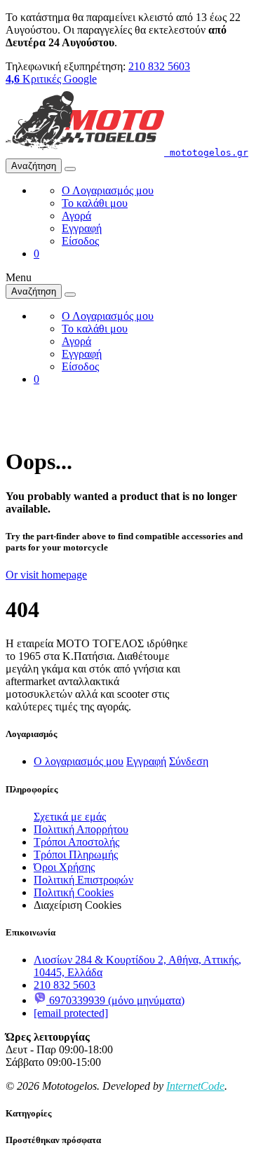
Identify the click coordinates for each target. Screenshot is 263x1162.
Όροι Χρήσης (64, 867)
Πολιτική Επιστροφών (83, 880)
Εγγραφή (82, 228)
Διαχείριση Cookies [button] (77, 905)
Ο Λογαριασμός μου (108, 190)
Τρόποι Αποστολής (76, 842)
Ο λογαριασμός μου (78, 761)
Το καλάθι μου (95, 203)
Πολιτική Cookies (74, 892)
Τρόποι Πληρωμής (76, 854)
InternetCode (195, 1086)
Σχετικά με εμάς (70, 817)
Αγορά (76, 216)
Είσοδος (80, 241)
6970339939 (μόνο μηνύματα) (115, 1000)
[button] (36, 253)
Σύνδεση (188, 761)
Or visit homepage (46, 575)
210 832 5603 (159, 66)
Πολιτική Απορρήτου (81, 829)
